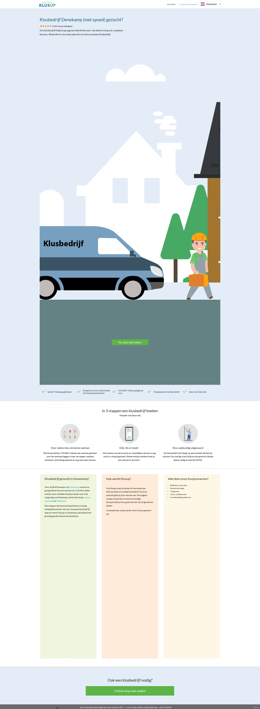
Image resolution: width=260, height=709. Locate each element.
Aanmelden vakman (188, 4)
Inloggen (171, 4)
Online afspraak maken (130, 691)
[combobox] (210, 4)
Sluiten (256, 707)
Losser (87, 497)
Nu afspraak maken (130, 342)
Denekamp (74, 487)
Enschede (49, 501)
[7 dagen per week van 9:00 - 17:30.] (163, 4)
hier (124, 707)
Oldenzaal (61, 501)
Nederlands (211, 4)
